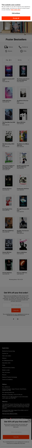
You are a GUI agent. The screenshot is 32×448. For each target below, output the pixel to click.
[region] (16, 10)
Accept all (16, 18)
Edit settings (16, 13)
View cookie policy (15, 10)
